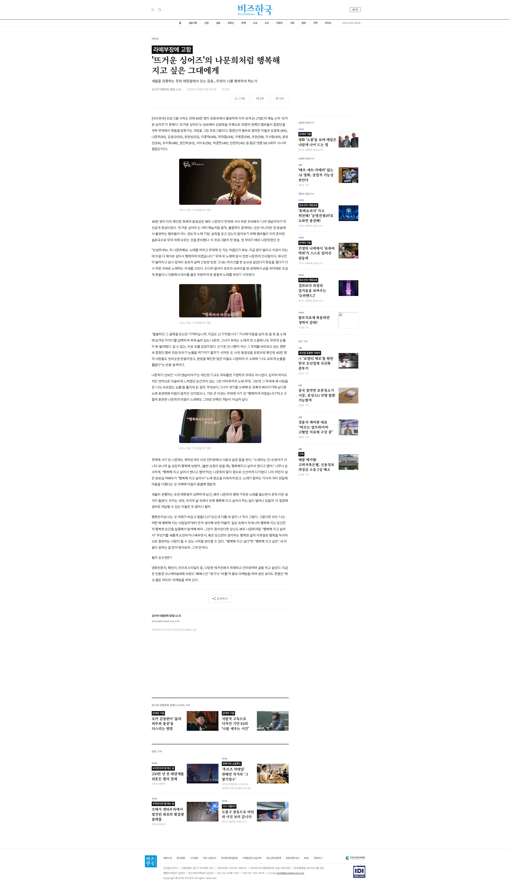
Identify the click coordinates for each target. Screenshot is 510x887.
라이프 (328, 22)
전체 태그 (318, 858)
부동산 (231, 22)
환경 (304, 22)
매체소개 (167, 858)
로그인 (355, 9)
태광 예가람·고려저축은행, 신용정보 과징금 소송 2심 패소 (316, 462)
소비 (267, 22)
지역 (315, 22)
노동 (255, 22)
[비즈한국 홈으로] (255, 9)
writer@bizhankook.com (166, 621)
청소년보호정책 (273, 858)
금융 (218, 22)
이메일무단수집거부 (252, 858)
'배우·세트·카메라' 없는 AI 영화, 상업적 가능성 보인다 (316, 175)
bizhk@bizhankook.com (290, 873)
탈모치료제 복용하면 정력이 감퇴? (314, 320)
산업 (206, 22)
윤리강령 (181, 858)
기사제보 (194, 858)
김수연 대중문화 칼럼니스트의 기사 (171, 705)
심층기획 (193, 22)
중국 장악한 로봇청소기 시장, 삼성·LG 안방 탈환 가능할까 (316, 395)
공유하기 (222, 598)
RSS (306, 858)
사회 (292, 22)
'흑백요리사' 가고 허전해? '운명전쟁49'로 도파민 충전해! (316, 213)
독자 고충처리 (209, 858)
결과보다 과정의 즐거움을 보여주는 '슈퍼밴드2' (312, 288)
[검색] (160, 9)
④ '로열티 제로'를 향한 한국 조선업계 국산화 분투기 (315, 360)
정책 (243, 22)
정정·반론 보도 (292, 858)
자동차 (279, 22)
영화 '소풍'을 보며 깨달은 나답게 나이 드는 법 (317, 140)
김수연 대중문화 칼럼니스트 (167, 89)
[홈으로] (151, 861)
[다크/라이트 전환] (153, 9)
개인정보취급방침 (229, 858)
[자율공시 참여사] (359, 872)
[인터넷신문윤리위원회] (355, 858)
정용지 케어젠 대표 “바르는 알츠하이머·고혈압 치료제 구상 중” (315, 427)
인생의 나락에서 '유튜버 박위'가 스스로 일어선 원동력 (316, 250)
